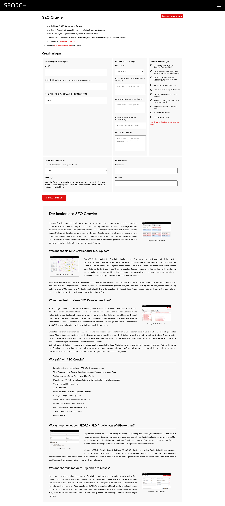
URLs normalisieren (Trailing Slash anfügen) (165, 95)
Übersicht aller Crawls (172, 16)
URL (47, 65)
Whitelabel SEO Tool (63, 45)
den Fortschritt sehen (69, 41)
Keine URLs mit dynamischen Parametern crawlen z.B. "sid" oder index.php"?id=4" (166, 79)
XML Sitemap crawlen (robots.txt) (165, 85)
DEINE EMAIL (52, 80)
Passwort (118, 177)
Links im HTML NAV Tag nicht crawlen (167, 90)
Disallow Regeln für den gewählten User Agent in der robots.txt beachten (167, 72)
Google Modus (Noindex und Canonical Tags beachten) (164, 66)
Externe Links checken (162, 117)
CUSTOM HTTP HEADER (123, 132)
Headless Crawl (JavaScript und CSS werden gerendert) (166, 101)
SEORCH (15, 5)
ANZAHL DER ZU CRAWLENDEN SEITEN (66, 94)
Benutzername (120, 165)
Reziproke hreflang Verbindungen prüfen (165, 107)
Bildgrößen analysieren (162, 113)
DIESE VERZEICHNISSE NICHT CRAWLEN (129, 99)
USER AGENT (120, 66)
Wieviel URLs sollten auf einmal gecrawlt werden (61, 165)
